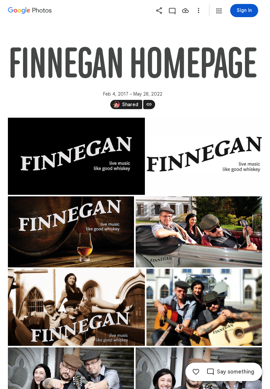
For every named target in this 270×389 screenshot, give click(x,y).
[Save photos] (185, 10)
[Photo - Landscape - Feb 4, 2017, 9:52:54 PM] (76, 156)
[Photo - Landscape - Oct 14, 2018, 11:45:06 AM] (76, 307)
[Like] (195, 371)
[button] (219, 10)
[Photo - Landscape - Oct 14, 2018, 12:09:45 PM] (204, 307)
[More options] (198, 10)
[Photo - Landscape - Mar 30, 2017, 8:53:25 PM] (71, 231)
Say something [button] (235, 372)
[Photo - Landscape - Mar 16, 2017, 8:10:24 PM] (204, 156)
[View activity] (172, 10)
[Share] (159, 10)
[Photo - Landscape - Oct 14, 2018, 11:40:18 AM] (199, 231)
